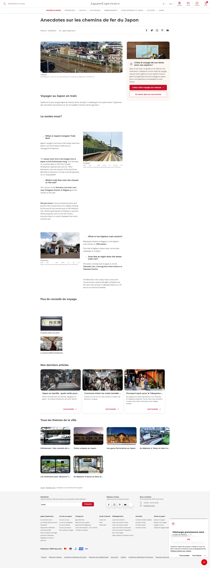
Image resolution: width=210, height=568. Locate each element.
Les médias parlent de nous (48, 522)
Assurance (114, 557)
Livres (161, 10)
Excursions (95, 10)
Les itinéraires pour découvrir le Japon (55, 477)
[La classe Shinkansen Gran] (51, 350)
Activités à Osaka (141, 527)
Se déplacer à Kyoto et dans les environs (88, 477)
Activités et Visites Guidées (144, 520)
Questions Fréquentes (47, 535)
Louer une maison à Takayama (121, 530)
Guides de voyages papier (162, 527)
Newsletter (43, 525)
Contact (44, 557)
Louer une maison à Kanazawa (121, 527)
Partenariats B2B (45, 530)
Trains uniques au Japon (85, 448)
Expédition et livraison (47, 538)
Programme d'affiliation (47, 527)
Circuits (82, 10)
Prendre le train (50, 488)
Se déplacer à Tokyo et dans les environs (155, 448)
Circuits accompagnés (66, 522)
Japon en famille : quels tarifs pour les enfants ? (60, 393)
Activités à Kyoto (140, 525)
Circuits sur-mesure (65, 527)
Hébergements (110, 10)
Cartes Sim (102, 520)
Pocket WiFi (102, 525)
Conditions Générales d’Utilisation (140, 557)
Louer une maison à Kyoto (120, 525)
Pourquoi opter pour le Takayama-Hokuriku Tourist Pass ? (144, 393)
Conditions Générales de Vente (75, 557)
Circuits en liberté (64, 525)
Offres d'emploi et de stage (48, 533)
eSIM (100, 522)
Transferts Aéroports (81, 530)
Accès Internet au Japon (132, 10)
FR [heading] (163, 4)
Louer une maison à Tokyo (120, 522)
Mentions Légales (55, 557)
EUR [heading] (170, 4)
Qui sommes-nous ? (46, 520)
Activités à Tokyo (141, 522)
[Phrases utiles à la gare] (51, 330)
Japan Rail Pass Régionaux (83, 525)
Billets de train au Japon (82, 522)
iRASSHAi (43, 540)
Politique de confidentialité (98, 557)
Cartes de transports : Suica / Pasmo (86, 527)
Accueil (42, 488)
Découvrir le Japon (159, 520)
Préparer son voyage (160, 522)
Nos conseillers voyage (66, 530)
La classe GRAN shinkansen (51, 352)
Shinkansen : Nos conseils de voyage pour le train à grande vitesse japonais (55, 448)
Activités (151, 10)
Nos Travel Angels (117, 533)
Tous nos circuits (64, 520)
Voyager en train (159, 525)
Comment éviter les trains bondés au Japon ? (102, 393)
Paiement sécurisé (162, 557)
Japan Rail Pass (79, 520)
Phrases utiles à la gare (50, 332)
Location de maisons (118, 520)
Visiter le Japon (53, 10)
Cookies (123, 557)
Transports (70, 10)
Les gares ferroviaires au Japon (121, 448)
